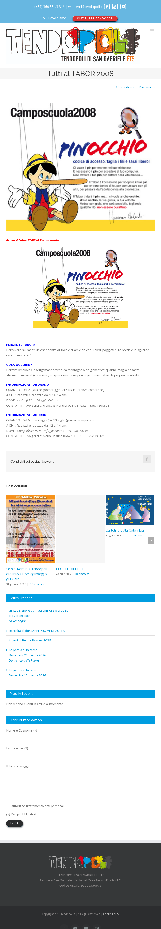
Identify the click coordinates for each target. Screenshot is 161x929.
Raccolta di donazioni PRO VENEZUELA (37, 630)
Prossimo (146, 87)
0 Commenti (37, 584)
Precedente (126, 87)
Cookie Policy (111, 914)
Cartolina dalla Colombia (125, 530)
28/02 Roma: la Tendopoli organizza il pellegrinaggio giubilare (26, 574)
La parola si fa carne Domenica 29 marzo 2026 (27, 655)
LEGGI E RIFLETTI (70, 569)
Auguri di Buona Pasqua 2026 (30, 640)
